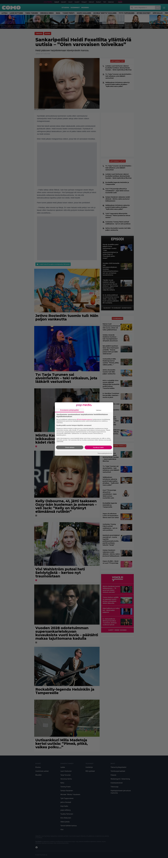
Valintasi (98, 410)
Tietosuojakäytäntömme (105, 453)
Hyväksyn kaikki (98, 447)
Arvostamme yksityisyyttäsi (69, 410)
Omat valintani (69, 447)
